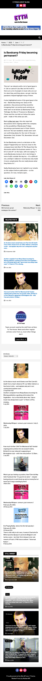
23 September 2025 (10, 251)
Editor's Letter (10, 569)
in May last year (13, 121)
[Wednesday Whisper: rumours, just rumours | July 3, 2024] (21, 412)
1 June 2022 (17, 60)
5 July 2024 (8, 267)
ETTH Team (8, 60)
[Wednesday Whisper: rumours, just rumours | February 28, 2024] (21, 492)
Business (6, 62)
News (23, 60)
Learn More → (21, 339)
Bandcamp (32, 60)
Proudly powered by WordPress (17, 676)
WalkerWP (26, 678)
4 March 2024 (10, 660)
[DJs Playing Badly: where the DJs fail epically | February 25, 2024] (21, 515)
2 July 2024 (8, 300)
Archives (6, 354)
